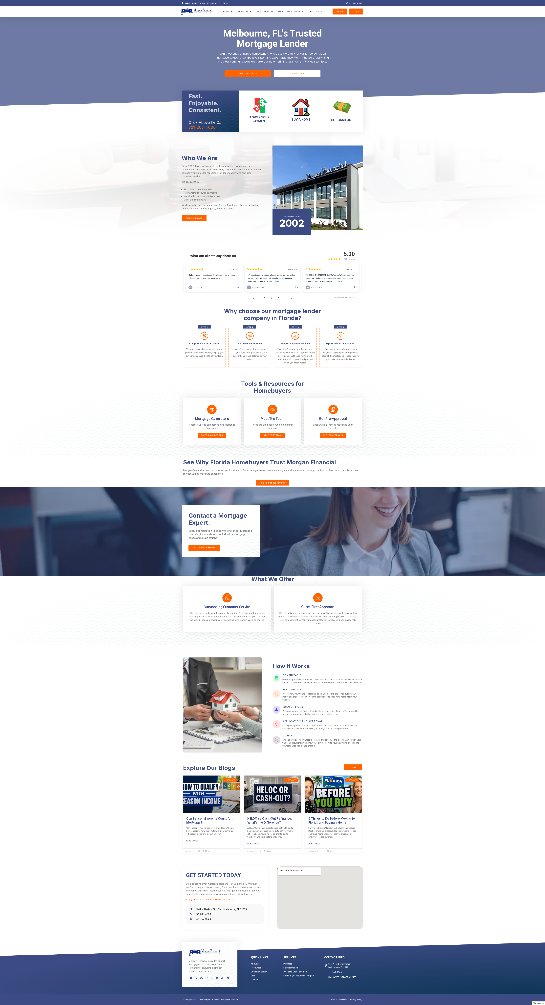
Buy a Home (301, 119)
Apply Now (192, 899)
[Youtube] (190, 978)
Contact (314, 11)
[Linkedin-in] (211, 978)
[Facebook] (201, 978)
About (225, 11)
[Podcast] (227, 978)
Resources (263, 11)
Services (243, 11)
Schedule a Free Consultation (218, 899)
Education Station (289, 11)
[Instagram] (196, 978)
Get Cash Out (342, 120)
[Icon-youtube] (222, 978)
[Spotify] (217, 978)
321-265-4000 (202, 127)
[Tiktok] (206, 978)
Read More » (192, 841)
